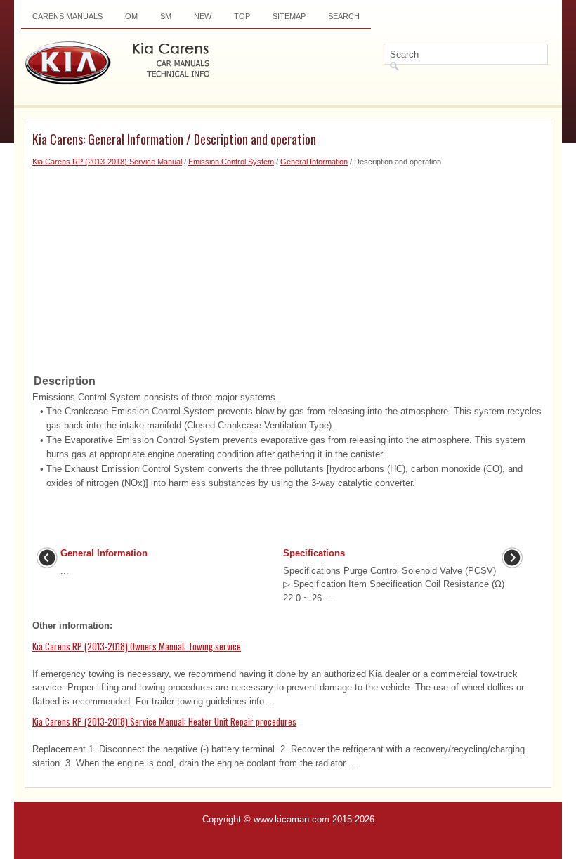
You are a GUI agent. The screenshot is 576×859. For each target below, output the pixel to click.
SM (165, 16)
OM (131, 16)
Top (242, 16)
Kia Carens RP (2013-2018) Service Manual (107, 161)
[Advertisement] (288, 266)
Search (344, 16)
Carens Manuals (67, 16)
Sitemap (289, 16)
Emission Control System (231, 161)
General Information (314, 161)
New (202, 16)
